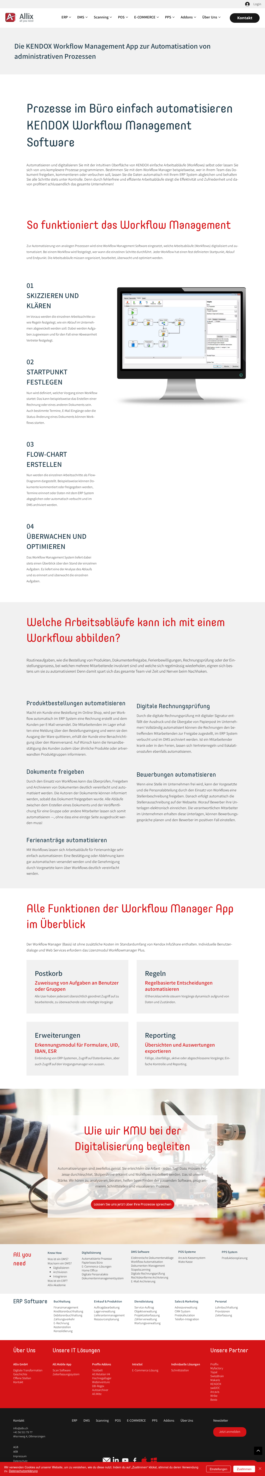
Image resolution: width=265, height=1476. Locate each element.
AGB (15, 1447)
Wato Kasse (185, 1262)
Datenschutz (20, 1461)
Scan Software (62, 1370)
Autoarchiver (100, 1390)
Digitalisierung (91, 1252)
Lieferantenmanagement (109, 1315)
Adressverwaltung (186, 1307)
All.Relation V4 (101, 1374)
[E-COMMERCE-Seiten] (158, 17)
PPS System (229, 1252)
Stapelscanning (140, 1269)
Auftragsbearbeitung (106, 1307)
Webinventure (101, 1382)
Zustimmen (244, 1469)
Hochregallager (101, 1378)
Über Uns (24, 1351)
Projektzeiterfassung (147, 1315)
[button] (136, 1420)
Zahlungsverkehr (64, 1319)
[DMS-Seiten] (87, 17)
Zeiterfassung (223, 1315)
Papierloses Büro (92, 1262)
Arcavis (214, 1392)
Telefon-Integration (187, 1319)
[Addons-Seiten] (195, 17)
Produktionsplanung (234, 1258)
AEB (15, 1451)
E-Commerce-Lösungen (96, 1266)
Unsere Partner (229, 1351)
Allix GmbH (20, 1364)
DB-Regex (98, 1386)
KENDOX (215, 1384)
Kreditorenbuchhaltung (68, 1311)
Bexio (213, 1400)
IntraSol (137, 1364)
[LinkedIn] (115, 1460)
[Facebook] (135, 1460)
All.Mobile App (62, 1364)
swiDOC (215, 1388)
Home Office (90, 1270)
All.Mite (96, 1394)
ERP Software (30, 1302)
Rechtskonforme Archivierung (149, 1277)
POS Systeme (187, 1252)
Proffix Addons (101, 1364)
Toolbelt (97, 1370)
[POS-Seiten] (127, 17)
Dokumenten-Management (148, 1266)
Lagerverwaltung (104, 1311)
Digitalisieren (61, 1268)
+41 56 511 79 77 (23, 1432)
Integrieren (60, 1276)
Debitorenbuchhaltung (68, 1315)
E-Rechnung (61, 1323)
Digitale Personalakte (95, 1274)
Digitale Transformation (27, 1370)
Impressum (19, 1456)
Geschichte (20, 1374)
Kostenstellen (62, 1327)
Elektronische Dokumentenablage (152, 1258)
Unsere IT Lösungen (76, 1351)
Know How (55, 1253)
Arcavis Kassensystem (191, 1258)
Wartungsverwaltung (147, 1323)
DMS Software (140, 1252)
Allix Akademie (57, 1285)
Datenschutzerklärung (23, 1471)
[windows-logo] (154, 1460)
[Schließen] (260, 1469)
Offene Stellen (22, 1378)
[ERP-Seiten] (70, 17)
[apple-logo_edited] (144, 1460)
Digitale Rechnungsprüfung (148, 1273)
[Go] (258, 1451)
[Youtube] (125, 1460)
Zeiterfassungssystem (66, 1374)
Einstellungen (218, 1469)
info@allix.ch (20, 1428)
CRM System (182, 1311)
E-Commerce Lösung (145, 1370)
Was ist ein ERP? (57, 1281)
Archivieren (60, 1272)
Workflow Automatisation (147, 1262)
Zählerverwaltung (145, 1319)
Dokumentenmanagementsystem (103, 1278)
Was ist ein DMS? (58, 1259)
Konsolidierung (63, 1331)
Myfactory (216, 1368)
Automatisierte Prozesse (97, 1258)
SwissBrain (217, 1376)
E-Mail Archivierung (143, 1281)
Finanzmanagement (66, 1307)
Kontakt (18, 1382)
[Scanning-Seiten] (111, 17)
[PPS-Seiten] (173, 17)
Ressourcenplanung (106, 1319)
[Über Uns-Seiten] (219, 17)
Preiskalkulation (185, 1315)
